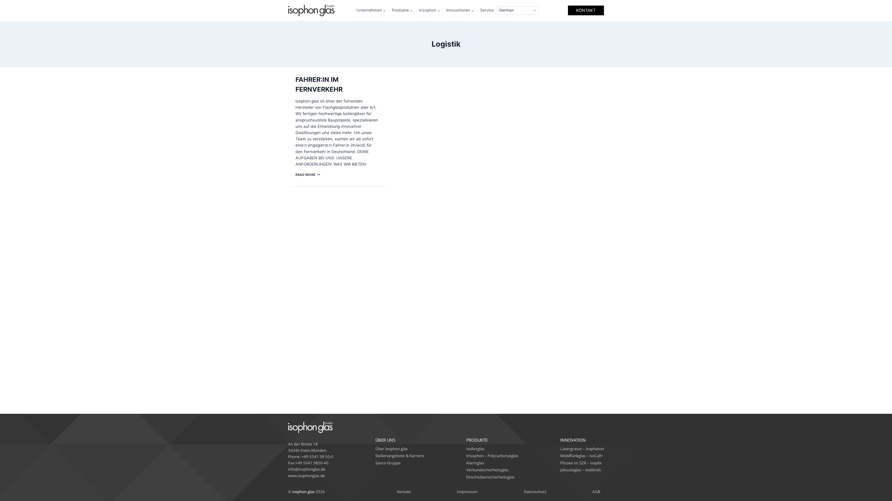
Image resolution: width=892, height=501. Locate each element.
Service (487, 10)
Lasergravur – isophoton (582, 448)
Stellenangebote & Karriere (399, 455)
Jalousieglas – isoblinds (580, 469)
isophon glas (303, 491)
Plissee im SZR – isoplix (581, 463)
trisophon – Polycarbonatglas (492, 455)
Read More (307, 175)
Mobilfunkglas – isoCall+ (581, 455)
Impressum (467, 491)
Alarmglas (475, 463)
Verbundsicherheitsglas (487, 469)
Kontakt (404, 491)
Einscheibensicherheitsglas (490, 477)
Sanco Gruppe (388, 463)
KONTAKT (586, 10)
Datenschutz (535, 491)
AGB (596, 491)
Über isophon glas (391, 448)
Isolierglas (475, 448)
